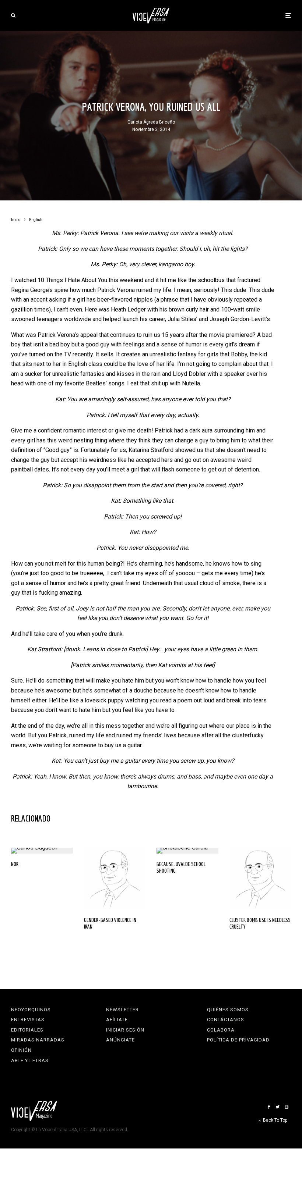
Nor (14, 864)
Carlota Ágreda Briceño (151, 122)
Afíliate (117, 1019)
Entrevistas (28, 1019)
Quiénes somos (228, 1009)
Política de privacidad (238, 1040)
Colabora (221, 1030)
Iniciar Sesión (125, 1030)
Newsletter (122, 1009)
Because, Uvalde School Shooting (181, 867)
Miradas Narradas (37, 1040)
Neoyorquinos (31, 1009)
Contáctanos (225, 1019)
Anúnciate (120, 1040)
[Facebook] (269, 1107)
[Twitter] (277, 1107)
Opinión (21, 1050)
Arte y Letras (30, 1060)
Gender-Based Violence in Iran (110, 923)
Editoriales (27, 1030)
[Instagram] (286, 1107)
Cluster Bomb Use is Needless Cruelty (260, 923)
